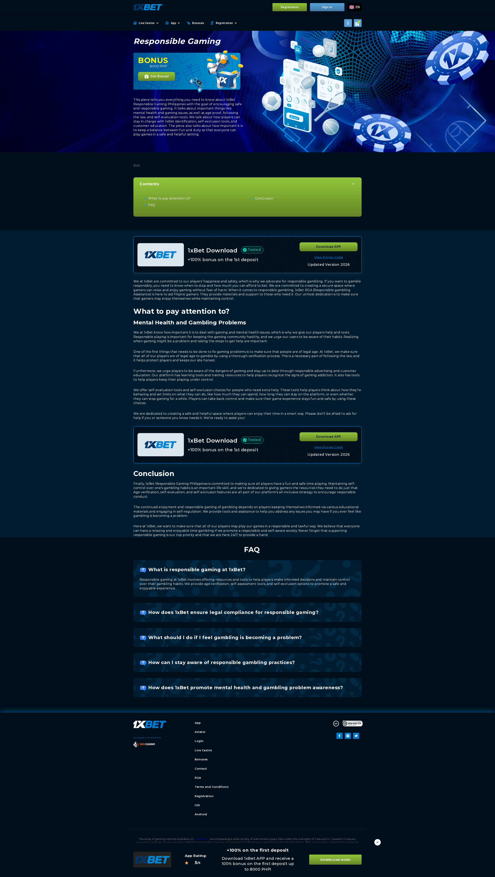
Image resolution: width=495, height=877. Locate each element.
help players (148, 379)
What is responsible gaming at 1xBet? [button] (196, 569)
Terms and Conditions (212, 787)
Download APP (328, 247)
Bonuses (198, 23)
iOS (197, 805)
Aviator (200, 732)
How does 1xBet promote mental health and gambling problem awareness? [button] (245, 687)
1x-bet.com (201, 838)
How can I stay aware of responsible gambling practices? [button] (221, 662)
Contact (201, 768)
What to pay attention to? (169, 198)
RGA (198, 778)
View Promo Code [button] (328, 257)
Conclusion (264, 198)
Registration (290, 7)
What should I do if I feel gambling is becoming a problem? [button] (225, 637)
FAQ (151, 205)
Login (199, 741)
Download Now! (335, 860)
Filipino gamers (186, 294)
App (173, 23)
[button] (354, 7)
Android (201, 814)
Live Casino (147, 23)
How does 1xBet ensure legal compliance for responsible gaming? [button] (233, 612)
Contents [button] (149, 184)
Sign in (327, 7)
